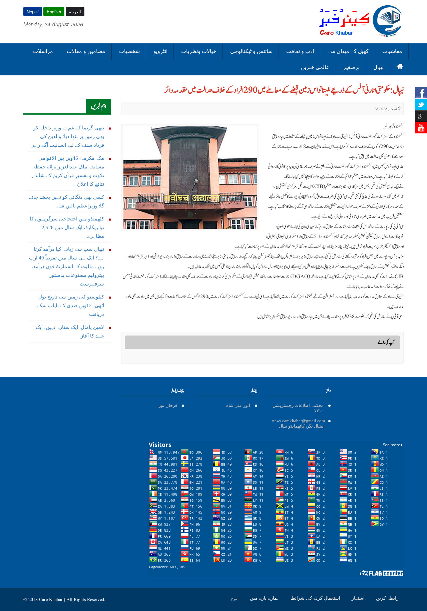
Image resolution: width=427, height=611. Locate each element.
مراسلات (43, 51)
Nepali (33, 11)
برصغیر (351, 67)
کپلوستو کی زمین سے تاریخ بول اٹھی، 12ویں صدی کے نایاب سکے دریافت (70, 305)
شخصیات (129, 51)
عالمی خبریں (315, 67)
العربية (75, 11)
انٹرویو (160, 51)
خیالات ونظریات (199, 51)
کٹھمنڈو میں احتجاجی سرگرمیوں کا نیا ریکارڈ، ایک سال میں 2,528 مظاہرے (67, 227)
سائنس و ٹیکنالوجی (251, 51)
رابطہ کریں (387, 598)
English (54, 11)
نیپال (378, 67)
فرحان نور (168, 405)
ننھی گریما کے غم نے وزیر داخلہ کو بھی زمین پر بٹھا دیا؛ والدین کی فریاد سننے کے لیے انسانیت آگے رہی (67, 136)
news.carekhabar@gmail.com (298, 420)
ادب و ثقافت (300, 51)
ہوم (235, 598)
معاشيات (392, 51)
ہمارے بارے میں (265, 598)
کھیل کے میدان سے (348, 51)
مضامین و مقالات (86, 51)
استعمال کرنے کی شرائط (316, 598)
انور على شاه (238, 405)
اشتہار (359, 598)
